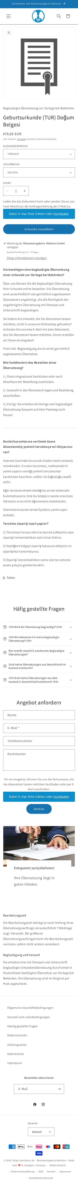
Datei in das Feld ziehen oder (39, 214)
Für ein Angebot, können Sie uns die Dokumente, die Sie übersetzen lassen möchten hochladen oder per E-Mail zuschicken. (39, 784)
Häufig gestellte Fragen (22, 1026)
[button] (8, 16)
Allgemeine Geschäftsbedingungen (30, 1008)
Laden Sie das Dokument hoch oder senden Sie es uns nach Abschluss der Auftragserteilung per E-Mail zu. (39, 203)
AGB (40, 1171)
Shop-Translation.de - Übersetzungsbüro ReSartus (40, 1160)
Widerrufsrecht (17, 1035)
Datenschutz (15, 1054)
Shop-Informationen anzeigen (27, 258)
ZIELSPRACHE (11, 164)
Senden (39, 809)
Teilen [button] (11, 578)
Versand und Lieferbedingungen (28, 1017)
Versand (21, 139)
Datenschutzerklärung (22, 1171)
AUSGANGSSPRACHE (15, 146)
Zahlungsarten (17, 1045)
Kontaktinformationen (41, 1177)
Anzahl (7, 182)
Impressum (14, 1063)
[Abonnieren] (59, 1089)
